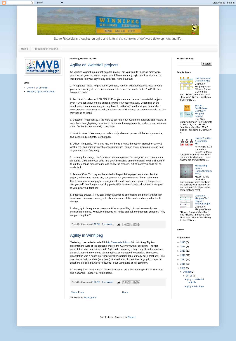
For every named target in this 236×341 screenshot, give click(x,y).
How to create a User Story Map (203, 79)
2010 (183, 264)
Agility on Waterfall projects (94, 65)
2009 (183, 268)
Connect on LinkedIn (37, 87)
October (187, 272)
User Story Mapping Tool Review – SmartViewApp (202, 199)
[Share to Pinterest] (138, 224)
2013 (183, 251)
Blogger (131, 317)
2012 (183, 255)
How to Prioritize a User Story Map (203, 141)
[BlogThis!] (128, 224)
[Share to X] (131, 224)
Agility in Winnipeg (86, 235)
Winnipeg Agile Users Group (41, 91)
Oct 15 (189, 275)
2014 (183, 246)
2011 (183, 259)
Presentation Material (46, 48)
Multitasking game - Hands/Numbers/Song (203, 169)
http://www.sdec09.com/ (119, 242)
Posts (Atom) (90, 297)
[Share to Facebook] (135, 224)
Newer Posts (77, 292)
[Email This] (124, 224)
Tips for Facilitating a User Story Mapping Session (201, 111)
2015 (183, 242)
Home (24, 48)
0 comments (107, 224)
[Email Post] (118, 224)
